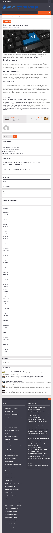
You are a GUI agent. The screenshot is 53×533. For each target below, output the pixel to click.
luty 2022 (5, 260)
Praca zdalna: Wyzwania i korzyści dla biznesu (36, 411)
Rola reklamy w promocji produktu (34, 427)
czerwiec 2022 (6, 253)
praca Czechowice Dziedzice (11, 495)
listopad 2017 (5, 337)
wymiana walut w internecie (10, 520)
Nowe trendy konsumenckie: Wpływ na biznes (10, 147)
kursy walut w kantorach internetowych (13, 445)
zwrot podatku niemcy (9, 527)
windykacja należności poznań (11, 514)
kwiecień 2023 (5, 238)
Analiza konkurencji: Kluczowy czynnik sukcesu (36, 407)
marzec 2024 (5, 229)
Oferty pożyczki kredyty (9, 473)
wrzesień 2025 (6, 217)
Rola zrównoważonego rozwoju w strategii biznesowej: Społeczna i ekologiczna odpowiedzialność (24, 376)
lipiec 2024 (5, 219)
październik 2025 (6, 214)
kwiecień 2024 (5, 226)
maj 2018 (5, 327)
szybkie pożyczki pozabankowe (11, 508)
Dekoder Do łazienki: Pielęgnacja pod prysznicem (12, 164)
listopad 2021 (5, 267)
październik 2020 (6, 298)
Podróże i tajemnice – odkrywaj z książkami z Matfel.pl (16, 371)
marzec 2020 (5, 315)
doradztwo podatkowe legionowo (11, 427)
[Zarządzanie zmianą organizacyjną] (46, 118)
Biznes (4, 181)
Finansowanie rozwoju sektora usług (34, 441)
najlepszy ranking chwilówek (10, 458)
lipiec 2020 (5, 306)
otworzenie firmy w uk (9, 480)
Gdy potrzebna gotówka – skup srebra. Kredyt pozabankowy (16, 105)
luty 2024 (5, 231)
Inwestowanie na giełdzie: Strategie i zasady (36, 419)
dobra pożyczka (8, 420)
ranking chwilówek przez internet (11, 498)
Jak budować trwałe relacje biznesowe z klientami (11, 145)
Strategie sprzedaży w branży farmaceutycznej (14, 381)
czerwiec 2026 (6, 212)
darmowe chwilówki (19, 417)
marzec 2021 (5, 286)
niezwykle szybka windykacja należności (13, 464)
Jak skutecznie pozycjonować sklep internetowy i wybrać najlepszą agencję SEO (19, 171)
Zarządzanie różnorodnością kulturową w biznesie (37, 449)
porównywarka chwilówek (10, 486)
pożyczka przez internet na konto (12, 489)
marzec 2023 (5, 241)
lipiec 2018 (5, 322)
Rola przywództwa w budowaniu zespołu (13, 386)
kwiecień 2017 (5, 354)
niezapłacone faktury (9, 461)
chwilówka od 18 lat (9, 411)
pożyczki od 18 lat (8, 492)
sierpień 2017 (5, 344)
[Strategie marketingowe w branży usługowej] (7, 118)
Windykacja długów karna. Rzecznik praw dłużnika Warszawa (16, 99)
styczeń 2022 (5, 262)
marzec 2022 (5, 257)
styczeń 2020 (5, 320)
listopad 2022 (5, 248)
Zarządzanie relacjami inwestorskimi (12, 391)
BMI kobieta (16, 408)
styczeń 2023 (5, 245)
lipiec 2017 (5, 346)
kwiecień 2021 (5, 284)
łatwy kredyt (19, 527)
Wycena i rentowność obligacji (11, 517)
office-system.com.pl (27, 126)
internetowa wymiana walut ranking (12, 430)
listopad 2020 (5, 296)
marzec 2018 (5, 332)
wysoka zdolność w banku (10, 523)
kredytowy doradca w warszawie (11, 439)
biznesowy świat (8, 408)
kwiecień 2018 (5, 330)
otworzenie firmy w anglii (10, 477)
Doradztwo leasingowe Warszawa (12, 424)
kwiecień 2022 (5, 255)
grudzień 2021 (5, 265)
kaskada (6, 433)
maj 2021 (5, 281)
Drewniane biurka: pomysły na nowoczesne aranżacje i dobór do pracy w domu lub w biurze (21, 162)
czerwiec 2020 (6, 308)
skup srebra (19, 505)
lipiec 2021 (5, 277)
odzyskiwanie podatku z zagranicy (12, 470)
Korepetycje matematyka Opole (11, 436)
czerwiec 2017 (6, 349)
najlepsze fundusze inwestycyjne (11, 455)
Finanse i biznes (7, 21)
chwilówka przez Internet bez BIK (11, 414)
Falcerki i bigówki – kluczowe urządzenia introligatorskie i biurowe (16, 169)
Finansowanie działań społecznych (8, 151)
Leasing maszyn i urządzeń (10, 449)
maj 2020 (5, 310)
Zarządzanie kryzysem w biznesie (34, 409)
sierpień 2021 (5, 274)
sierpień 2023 (5, 236)
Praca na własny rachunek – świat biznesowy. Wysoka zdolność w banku (19, 102)
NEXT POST (40, 117)
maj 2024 (5, 224)
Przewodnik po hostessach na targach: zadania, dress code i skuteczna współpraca (20, 167)
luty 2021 (5, 289)
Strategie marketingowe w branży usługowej (10, 149)
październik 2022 (6, 250)
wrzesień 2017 (6, 342)
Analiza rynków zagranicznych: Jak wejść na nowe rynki (38, 429)
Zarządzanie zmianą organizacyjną (35, 119)
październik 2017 (6, 339)
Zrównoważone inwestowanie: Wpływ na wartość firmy (38, 465)
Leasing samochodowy (9, 452)
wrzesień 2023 (6, 233)
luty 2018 (5, 334)
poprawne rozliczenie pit (10, 483)
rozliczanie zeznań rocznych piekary (12, 502)
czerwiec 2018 (6, 325)
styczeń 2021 (5, 291)
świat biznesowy (8, 530)
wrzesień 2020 (6, 301)
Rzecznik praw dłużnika (9, 505)
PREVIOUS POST (14, 117)
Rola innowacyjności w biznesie (34, 451)
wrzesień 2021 (6, 272)
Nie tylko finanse (6, 186)
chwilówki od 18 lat (8, 417)
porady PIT (20, 483)
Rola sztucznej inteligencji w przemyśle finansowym (37, 431)
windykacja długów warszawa (11, 511)
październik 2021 (6, 269)
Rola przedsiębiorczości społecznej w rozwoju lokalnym (12, 153)
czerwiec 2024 (6, 221)
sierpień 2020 (5, 303)
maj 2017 (5, 351)
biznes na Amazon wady (32, 57)
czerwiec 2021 (6, 279)
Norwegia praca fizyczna (10, 467)
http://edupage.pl (5, 358)
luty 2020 (5, 318)
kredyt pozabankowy (9, 442)
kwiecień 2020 (5, 313)
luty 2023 (5, 243)
